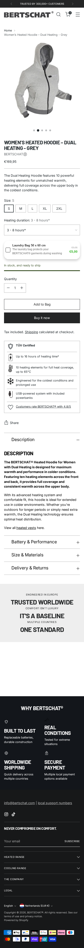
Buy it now (42, 318)
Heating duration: (27, 220)
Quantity (10, 279)
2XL (59, 208)
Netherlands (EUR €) (37, 905)
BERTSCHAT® (35, 912)
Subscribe (72, 841)
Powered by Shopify (16, 920)
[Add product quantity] (22, 287)
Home (8, 30)
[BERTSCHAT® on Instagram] (6, 815)
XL (45, 208)
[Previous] (11, 4)
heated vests (26, 528)
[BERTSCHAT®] (29, 14)
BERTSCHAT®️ (15, 154)
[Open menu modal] (77, 14)
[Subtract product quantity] (8, 287)
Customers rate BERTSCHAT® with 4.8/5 (43, 406)
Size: (9, 200)
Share (14, 423)
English (8, 905)
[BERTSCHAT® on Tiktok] (14, 815)
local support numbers (55, 803)
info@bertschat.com (19, 803)
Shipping (31, 332)
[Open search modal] (58, 14)
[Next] (73, 4)
